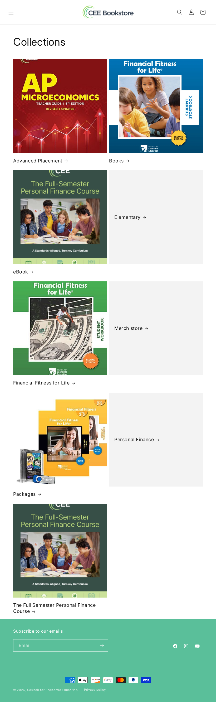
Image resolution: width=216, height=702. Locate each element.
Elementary (127, 217)
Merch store (128, 328)
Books (116, 161)
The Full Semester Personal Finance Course (54, 608)
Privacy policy (95, 689)
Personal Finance (134, 439)
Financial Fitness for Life (41, 383)
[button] (11, 12)
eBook (20, 272)
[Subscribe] (102, 645)
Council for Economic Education (52, 690)
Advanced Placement (37, 161)
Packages (24, 494)
